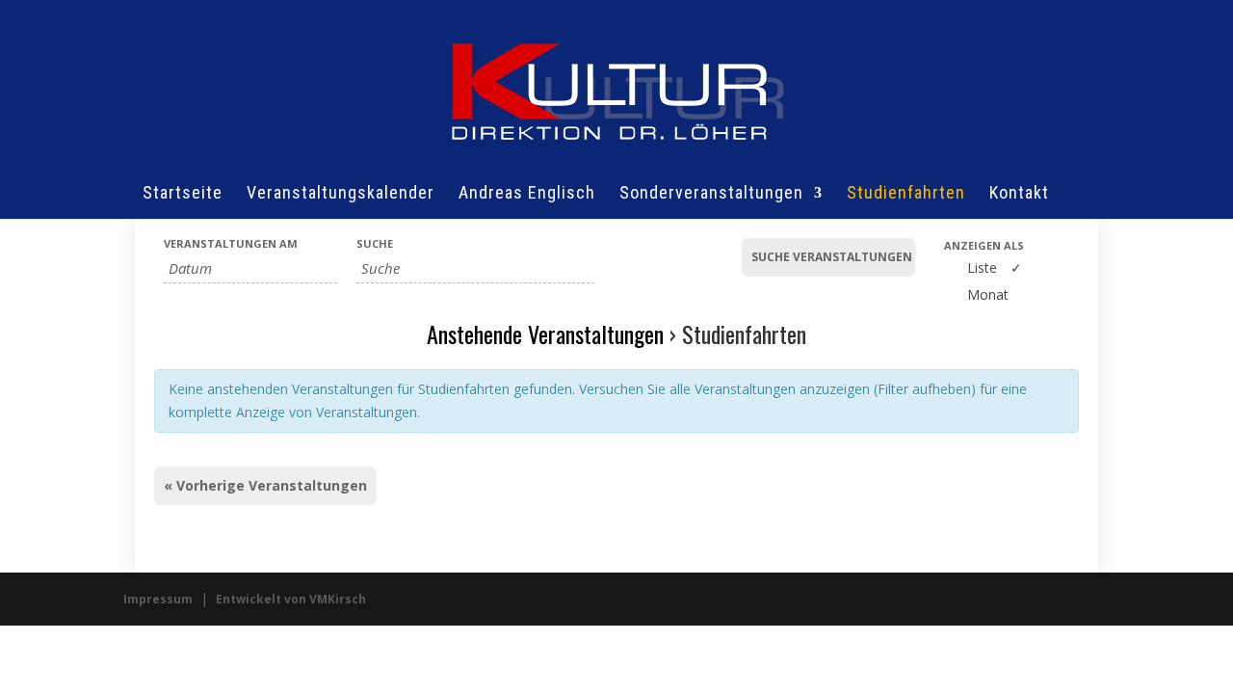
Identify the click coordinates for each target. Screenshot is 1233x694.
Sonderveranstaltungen (711, 194)
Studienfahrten (906, 194)
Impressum (158, 599)
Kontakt (1019, 194)
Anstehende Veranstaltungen (545, 333)
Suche (374, 243)
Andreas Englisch (527, 194)
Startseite (183, 194)
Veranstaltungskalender (340, 194)
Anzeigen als (984, 245)
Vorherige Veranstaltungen (265, 485)
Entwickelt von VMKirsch (291, 599)
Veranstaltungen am (231, 243)
